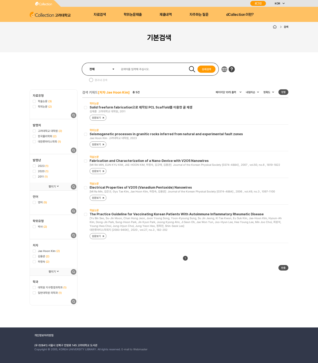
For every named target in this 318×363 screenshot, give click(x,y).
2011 (43, 176)
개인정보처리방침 (44, 335)
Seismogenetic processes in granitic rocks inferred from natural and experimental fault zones (166, 134)
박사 (42, 226)
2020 (43, 171)
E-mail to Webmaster (134, 349)
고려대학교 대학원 (50, 131)
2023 (43, 166)
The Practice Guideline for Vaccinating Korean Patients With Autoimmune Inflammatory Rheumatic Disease (177, 214)
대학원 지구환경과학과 (52, 287)
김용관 (43, 256)
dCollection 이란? (240, 14)
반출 (283, 267)
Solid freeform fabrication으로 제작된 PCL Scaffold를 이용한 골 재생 (141, 107)
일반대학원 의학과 (50, 292)
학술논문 (45, 101)
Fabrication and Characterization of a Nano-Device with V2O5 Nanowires (149, 161)
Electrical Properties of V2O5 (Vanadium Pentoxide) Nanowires (141, 187)
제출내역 (166, 14)
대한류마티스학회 (49, 141)
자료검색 (100, 14)
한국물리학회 (47, 136)
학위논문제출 (133, 14)
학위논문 (45, 106)
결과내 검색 (101, 80)
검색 (286, 27)
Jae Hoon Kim (49, 251)
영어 (42, 202)
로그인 (258, 3)
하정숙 (43, 261)
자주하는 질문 (199, 14)
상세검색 (206, 69)
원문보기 (96, 117)
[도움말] (232, 69)
